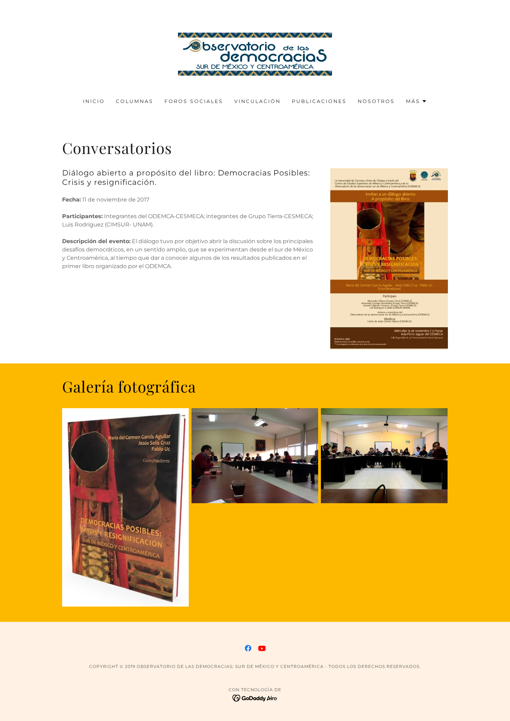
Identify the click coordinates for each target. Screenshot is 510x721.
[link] (255, 53)
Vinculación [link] (257, 101)
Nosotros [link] (376, 101)
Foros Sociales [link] (193, 101)
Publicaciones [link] (319, 101)
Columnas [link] (134, 101)
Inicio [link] (94, 101)
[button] (416, 101)
